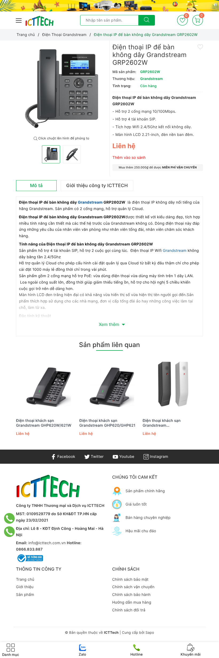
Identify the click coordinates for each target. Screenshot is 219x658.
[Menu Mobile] (19, 20)
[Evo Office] (109, 5)
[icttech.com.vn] (39, 21)
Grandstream (90, 202)
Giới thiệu (24, 587)
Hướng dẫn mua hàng (131, 602)
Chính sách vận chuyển (133, 587)
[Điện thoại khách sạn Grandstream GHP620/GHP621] (109, 385)
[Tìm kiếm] (146, 20)
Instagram (158, 456)
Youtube (126, 456)
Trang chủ (25, 579)
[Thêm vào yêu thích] (200, 46)
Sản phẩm (25, 594)
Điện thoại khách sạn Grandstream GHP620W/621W (43, 423)
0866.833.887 (29, 549)
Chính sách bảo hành (131, 594)
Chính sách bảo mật (130, 579)
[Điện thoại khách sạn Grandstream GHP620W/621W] (46, 385)
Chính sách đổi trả (128, 610)
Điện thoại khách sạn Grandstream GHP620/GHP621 (107, 423)
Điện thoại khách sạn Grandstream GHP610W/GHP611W (162, 423)
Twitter (97, 456)
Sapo (150, 633)
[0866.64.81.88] (9, 531)
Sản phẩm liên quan (109, 345)
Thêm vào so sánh (129, 157)
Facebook (65, 456)
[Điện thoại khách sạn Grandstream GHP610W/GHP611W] (173, 385)
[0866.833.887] (9, 518)
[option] (61, 88)
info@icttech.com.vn (47, 543)
